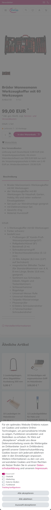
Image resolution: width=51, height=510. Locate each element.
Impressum (41, 468)
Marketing (10, 479)
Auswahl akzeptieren (25, 505)
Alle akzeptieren (25, 493)
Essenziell (10, 474)
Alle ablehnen (25, 499)
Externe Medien (12, 482)
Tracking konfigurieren (11, 487)
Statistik (9, 476)
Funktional (10, 484)
